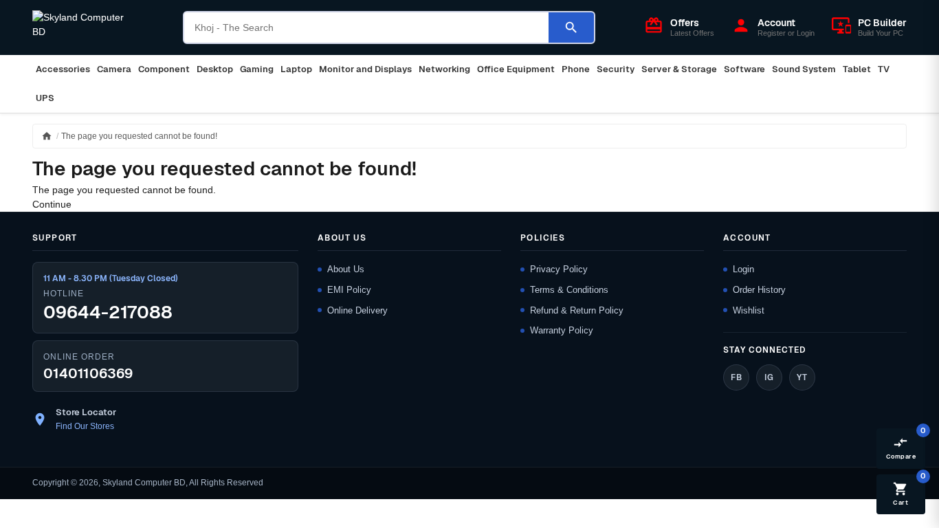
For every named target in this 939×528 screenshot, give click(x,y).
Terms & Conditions (569, 290)
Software (744, 69)
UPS (45, 98)
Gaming (257, 69)
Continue (51, 204)
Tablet (857, 69)
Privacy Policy (559, 269)
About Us (345, 269)
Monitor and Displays (365, 69)
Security (615, 69)
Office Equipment (516, 69)
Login (743, 269)
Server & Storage (679, 69)
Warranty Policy (561, 330)
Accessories (63, 69)
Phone (576, 69)
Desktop (215, 69)
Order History (759, 290)
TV (884, 69)
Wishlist (748, 310)
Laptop (296, 69)
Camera (114, 69)
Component (164, 69)
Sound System (804, 69)
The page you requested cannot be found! (139, 136)
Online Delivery (357, 310)
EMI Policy (349, 290)
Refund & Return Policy (576, 310)
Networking (444, 69)
